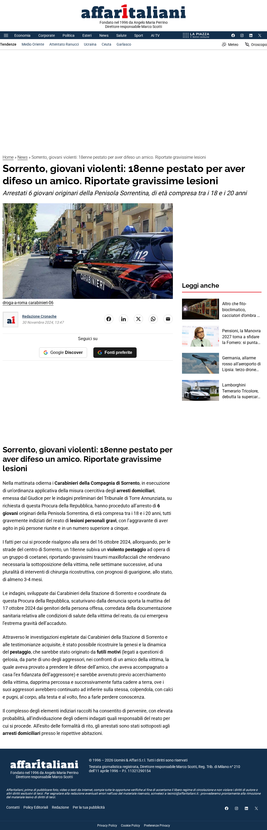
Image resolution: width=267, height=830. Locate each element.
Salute (121, 35)
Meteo (233, 44)
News (103, 35)
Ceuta (106, 44)
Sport (138, 35)
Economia (22, 35)
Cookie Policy (130, 825)
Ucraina (90, 44)
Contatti (13, 807)
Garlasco (124, 44)
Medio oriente (33, 44)
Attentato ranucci (64, 44)
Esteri (87, 35)
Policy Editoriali (35, 807)
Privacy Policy (107, 825)
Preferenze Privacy (157, 825)
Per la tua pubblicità (89, 807)
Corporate (46, 35)
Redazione (60, 807)
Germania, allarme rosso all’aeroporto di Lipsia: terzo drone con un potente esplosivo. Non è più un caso (241, 364)
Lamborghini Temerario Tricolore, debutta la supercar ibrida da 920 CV (240, 391)
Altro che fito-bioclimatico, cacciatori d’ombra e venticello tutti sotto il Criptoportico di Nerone (242, 309)
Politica (69, 35)
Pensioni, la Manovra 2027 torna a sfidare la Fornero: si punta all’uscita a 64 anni (241, 337)
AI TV (155, 35)
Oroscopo (259, 44)
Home (8, 157)
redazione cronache (39, 316)
